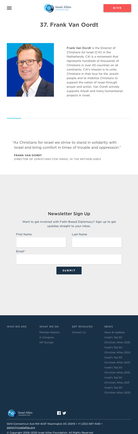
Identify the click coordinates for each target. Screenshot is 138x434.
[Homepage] (57, 8)
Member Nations (49, 332)
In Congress (46, 337)
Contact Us (79, 332)
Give (117, 7)
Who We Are (16, 326)
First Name (24, 234)
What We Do (49, 326)
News (108, 326)
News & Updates (114, 332)
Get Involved (82, 326)
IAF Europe (46, 342)
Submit (69, 270)
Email (20, 251)
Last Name (79, 234)
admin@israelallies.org (21, 427)
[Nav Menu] (9, 8)
